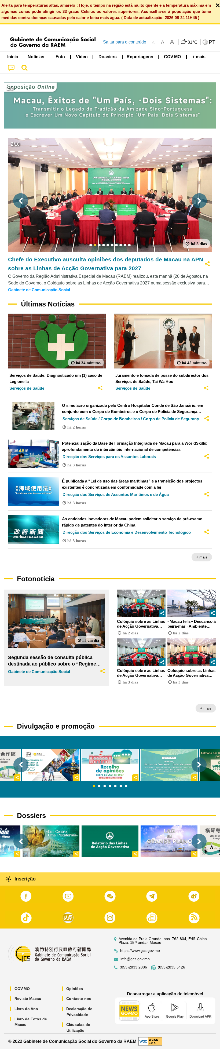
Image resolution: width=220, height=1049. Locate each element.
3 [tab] (104, 786)
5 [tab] (115, 786)
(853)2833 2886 (133, 967)
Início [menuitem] (12, 56)
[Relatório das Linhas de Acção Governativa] (110, 841)
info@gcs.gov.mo (135, 959)
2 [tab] (99, 786)
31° (193, 42)
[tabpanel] (110, 765)
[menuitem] (36, 57)
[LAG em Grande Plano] (169, 841)
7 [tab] (126, 786)
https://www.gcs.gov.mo (140, 951)
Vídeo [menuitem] (82, 56)
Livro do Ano (26, 1009)
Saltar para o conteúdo (124, 42)
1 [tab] (94, 786)
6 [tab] (120, 786)
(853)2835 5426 (171, 967)
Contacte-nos (78, 998)
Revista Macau (27, 998)
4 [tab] (110, 786)
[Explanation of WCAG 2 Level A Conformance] (150, 1041)
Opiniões (74, 988)
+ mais (201, 557)
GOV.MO (22, 988)
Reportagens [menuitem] (140, 56)
